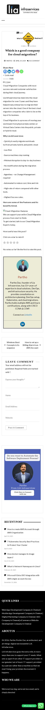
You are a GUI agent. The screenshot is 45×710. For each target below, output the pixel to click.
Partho (9, 61)
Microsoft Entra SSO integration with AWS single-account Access (23, 577)
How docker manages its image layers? (20, 555)
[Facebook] (5, 71)
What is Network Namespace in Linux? (23, 566)
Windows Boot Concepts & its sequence (13, 345)
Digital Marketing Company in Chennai (19, 617)
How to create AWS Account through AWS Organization (23, 531)
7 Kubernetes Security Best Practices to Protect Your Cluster (23, 543)
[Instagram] (17, 71)
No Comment (34, 61)
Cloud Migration (34, 214)
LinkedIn (28, 314)
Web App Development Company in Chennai (21, 610)
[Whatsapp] (21, 71)
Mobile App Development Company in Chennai (22, 613)
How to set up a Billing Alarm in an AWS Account (30, 345)
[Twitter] (13, 71)
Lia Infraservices (10, 98)
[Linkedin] (9, 71)
